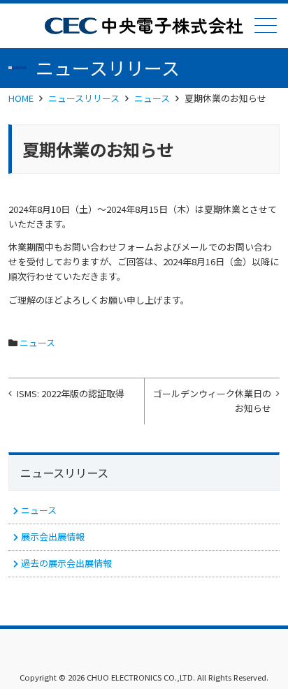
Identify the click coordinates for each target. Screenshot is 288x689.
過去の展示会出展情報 (66, 563)
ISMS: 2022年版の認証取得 (70, 393)
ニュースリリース (84, 98)
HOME (21, 98)
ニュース (152, 98)
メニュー (266, 25)
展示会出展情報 (53, 536)
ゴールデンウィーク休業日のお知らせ (212, 401)
